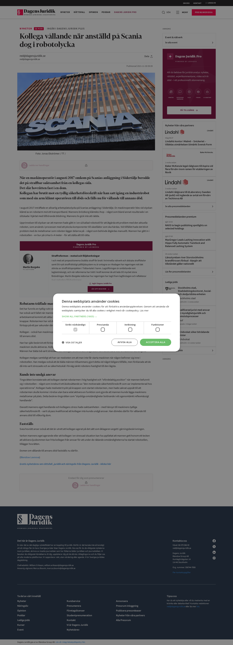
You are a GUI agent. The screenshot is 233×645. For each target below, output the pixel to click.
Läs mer (144, 310)
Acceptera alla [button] (155, 342)
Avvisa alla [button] (125, 342)
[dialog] (116, 322)
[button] (116, 316)
